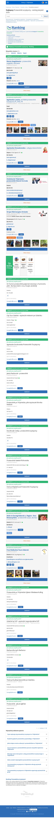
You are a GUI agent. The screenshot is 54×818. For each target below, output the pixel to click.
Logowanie (34, 809)
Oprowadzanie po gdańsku (23, 20)
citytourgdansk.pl (11, 325)
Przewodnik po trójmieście (32, 19)
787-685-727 (10, 711)
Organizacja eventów (25, 213)
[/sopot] (13, 116)
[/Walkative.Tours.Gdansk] (8, 565)
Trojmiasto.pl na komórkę (42, 807)
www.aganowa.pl (11, 157)
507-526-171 (10, 411)
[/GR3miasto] (8, 229)
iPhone (34, 811)
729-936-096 (10, 657)
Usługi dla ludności (35, 103)
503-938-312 (10, 525)
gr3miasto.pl (10, 224)
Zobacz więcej (26, 90)
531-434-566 (10, 599)
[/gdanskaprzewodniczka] (8, 660)
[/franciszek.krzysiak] (8, 296)
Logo (11, 807)
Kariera (7, 807)
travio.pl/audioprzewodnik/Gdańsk (15, 687)
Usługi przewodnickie (11, 20)
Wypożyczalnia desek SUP (23, 623)
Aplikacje (20, 681)
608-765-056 (10, 628)
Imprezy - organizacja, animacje (13, 213)
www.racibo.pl (10, 383)
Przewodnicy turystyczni (12, 65)
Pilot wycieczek (9, 19)
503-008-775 (10, 438)
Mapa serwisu (33, 807)
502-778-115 (10, 221)
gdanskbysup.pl (10, 630)
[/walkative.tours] (13, 565)
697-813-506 (10, 351)
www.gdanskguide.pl (12, 72)
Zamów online (25, 125)
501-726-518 (10, 155)
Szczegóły (11, 83)
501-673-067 (10, 322)
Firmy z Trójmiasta (27, 2)
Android (30, 811)
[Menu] (46, 2)
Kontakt (28, 807)
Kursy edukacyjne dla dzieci (24, 103)
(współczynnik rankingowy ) (17, 56)
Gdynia (19, 53)
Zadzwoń (27, 87)
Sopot (25, 53)
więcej (18, 80)
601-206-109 (10, 494)
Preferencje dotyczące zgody (23, 809)
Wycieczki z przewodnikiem (37, 20)
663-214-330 (10, 70)
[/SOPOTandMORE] (8, 116)
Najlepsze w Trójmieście (9, 267)
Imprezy (20, 237)
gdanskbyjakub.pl (11, 713)
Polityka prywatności (21, 807)
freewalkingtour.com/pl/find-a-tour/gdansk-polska (20, 559)
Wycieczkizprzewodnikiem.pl (13, 496)
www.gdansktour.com (12, 111)
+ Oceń (21, 83)
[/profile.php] (8, 441)
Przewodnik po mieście (11, 22)
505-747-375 (10, 188)
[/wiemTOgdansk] (8, 78)
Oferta (33, 125)
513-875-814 (10, 557)
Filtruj (45, 16)
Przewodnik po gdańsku (19, 19)
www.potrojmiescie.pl (12, 601)
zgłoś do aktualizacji (11, 298)
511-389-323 (10, 467)
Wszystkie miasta (12, 51)
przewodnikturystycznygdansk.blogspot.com (17, 354)
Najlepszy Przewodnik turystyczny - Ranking (21, 46)
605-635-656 (10, 108)
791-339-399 (10, 380)
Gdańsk (13, 53)
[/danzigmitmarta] (10, 78)
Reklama (14, 807)
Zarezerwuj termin (14, 125)
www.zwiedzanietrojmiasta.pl (14, 190)
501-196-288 (10, 293)
